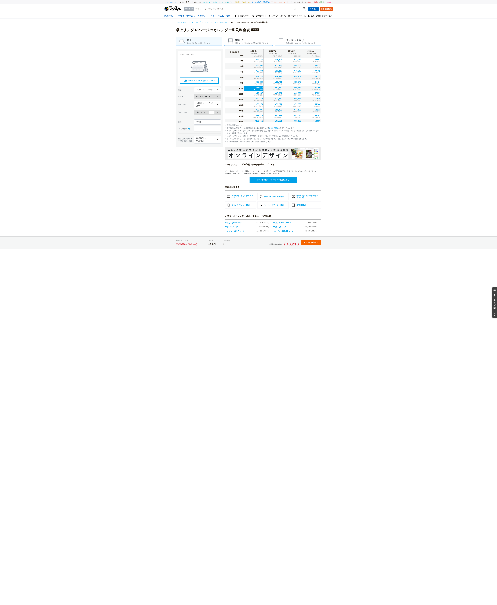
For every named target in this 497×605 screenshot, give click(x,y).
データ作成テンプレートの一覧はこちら (273, 180)
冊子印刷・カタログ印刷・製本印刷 (307, 196)
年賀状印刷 (301, 205)
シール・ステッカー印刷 (274, 205)
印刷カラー (182, 112)
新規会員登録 (326, 9)
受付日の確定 (273, 128)
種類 (179, 90)
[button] (207, 89)
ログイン (313, 9)
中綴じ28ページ (279, 227)
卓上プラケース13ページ (283, 223)
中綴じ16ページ (231, 227)
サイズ (180, 96)
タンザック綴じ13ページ (283, 231)
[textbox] (245, 9)
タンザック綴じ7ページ (234, 231)
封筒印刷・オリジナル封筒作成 (242, 196)
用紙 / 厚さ (182, 104)
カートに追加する (311, 242)
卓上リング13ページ (233, 223)
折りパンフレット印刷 (241, 205)
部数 (179, 122)
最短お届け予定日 (185, 140)
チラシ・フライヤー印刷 (274, 196)
